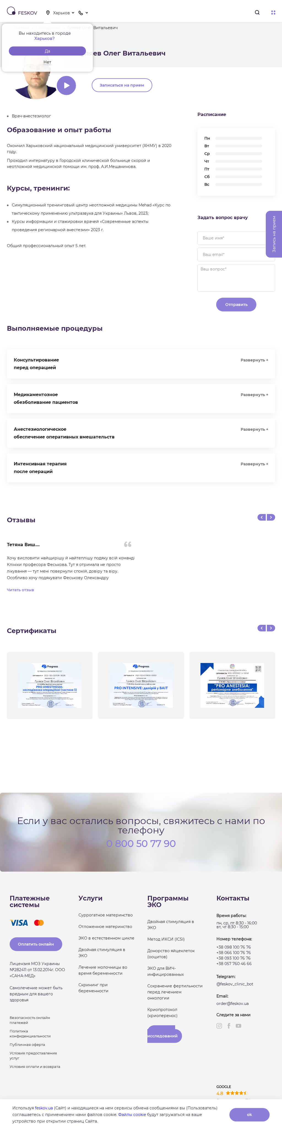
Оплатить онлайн (36, 944)
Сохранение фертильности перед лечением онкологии (175, 992)
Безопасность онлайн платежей (30, 1020)
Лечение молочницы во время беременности (102, 970)
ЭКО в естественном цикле (106, 938)
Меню (273, 12)
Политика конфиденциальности (30, 1033)
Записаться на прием (122, 85)
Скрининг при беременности (93, 987)
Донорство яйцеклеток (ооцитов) (171, 953)
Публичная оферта (27, 1044)
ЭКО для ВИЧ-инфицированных (165, 971)
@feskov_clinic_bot (234, 984)
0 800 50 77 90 (141, 843)
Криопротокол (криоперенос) (162, 1012)
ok (249, 1114)
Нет (47, 62)
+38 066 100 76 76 (233, 952)
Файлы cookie (132, 1114)
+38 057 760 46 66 (234, 963)
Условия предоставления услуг (33, 1055)
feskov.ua (44, 1108)
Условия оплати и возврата (35, 1066)
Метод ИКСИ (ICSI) (166, 939)
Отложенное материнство (105, 926)
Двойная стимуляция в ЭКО (101, 952)
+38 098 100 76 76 (233, 947)
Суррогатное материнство (105, 915)
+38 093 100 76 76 (233, 958)
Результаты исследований (162, 1034)
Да (47, 51)
